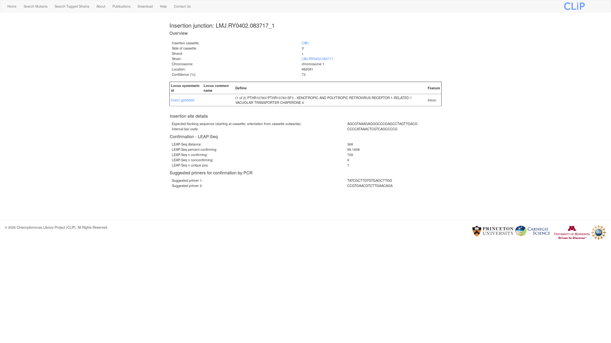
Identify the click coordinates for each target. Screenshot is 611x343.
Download (145, 6)
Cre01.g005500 (183, 100)
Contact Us (182, 6)
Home (11, 6)
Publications (121, 6)
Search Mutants (35, 6)
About (100, 6)
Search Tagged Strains (72, 6)
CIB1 (305, 42)
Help (163, 6)
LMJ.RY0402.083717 (317, 58)
